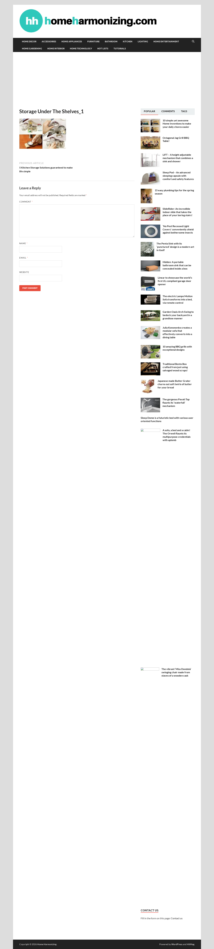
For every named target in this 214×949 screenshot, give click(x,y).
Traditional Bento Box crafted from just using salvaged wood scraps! (175, 367)
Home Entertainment (166, 41)
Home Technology (81, 48)
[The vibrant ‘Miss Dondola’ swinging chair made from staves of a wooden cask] (150, 669)
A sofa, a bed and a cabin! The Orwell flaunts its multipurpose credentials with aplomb (177, 435)
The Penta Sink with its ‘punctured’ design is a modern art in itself (175, 247)
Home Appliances (71, 41)
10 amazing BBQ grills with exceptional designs (177, 348)
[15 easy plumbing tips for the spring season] (146, 190)
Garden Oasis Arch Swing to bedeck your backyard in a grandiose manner (178, 315)
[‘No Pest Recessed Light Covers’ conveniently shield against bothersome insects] (150, 226)
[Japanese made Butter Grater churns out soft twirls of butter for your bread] (148, 381)
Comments (168, 111)
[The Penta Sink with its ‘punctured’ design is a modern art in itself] (147, 243)
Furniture (93, 41)
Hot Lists (102, 48)
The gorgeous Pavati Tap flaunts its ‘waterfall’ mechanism (176, 402)
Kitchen (127, 41)
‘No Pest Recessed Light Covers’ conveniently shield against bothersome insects (178, 229)
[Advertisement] (107, 80)
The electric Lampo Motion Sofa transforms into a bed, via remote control (178, 299)
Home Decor (29, 41)
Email (23, 258)
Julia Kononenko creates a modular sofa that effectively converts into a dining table (177, 332)
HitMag (190, 944)
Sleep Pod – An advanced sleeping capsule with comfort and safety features (178, 175)
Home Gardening (32, 48)
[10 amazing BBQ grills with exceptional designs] (150, 346)
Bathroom (111, 41)
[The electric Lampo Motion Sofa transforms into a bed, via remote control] (150, 296)
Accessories (49, 41)
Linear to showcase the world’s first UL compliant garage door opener (175, 281)
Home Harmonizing (46, 944)
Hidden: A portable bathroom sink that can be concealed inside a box (177, 265)
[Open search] (193, 41)
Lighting (143, 41)
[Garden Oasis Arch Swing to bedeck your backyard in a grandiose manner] (150, 312)
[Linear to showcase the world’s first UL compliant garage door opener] (148, 277)
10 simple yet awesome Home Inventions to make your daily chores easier (177, 123)
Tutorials (120, 48)
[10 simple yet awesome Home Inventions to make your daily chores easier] (150, 120)
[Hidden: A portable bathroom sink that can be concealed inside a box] (150, 262)
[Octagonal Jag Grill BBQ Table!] (150, 138)
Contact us (177, 918)
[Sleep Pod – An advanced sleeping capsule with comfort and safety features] (150, 172)
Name (23, 243)
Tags (184, 111)
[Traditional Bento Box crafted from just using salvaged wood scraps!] (150, 364)
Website (24, 272)
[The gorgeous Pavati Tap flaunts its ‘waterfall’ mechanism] (150, 399)
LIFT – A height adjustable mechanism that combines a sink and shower (178, 158)
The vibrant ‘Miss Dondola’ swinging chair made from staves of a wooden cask (176, 672)
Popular (149, 111)
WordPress (176, 944)
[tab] (149, 111)
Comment (26, 201)
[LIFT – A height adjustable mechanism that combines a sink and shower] (150, 154)
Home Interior (56, 48)
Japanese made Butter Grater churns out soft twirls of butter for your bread (175, 384)
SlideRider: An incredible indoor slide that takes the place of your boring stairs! (177, 212)
